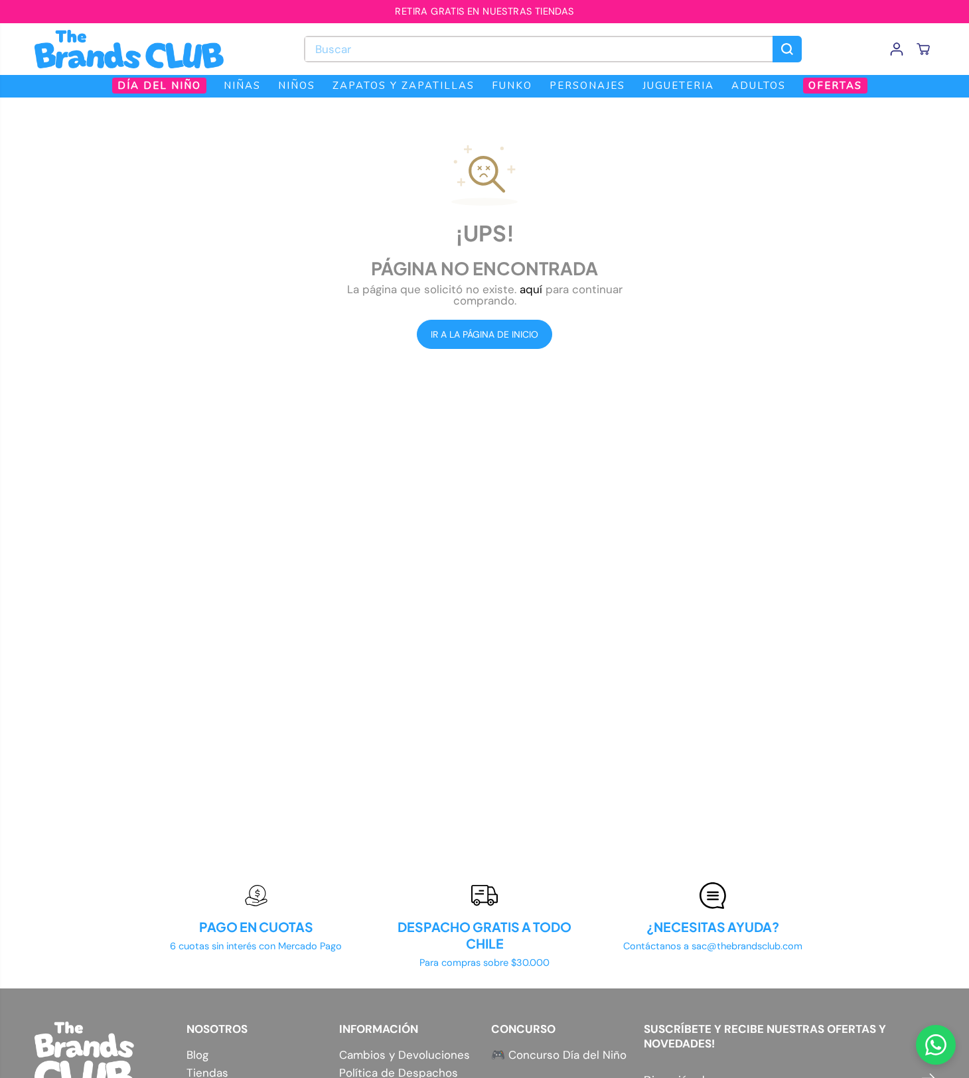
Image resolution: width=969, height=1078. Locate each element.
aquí (531, 289)
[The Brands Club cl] (129, 49)
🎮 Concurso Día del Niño (559, 1054)
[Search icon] (787, 49)
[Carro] (923, 49)
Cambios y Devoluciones (404, 1055)
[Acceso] (897, 49)
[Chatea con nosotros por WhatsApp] (936, 1045)
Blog (197, 1055)
